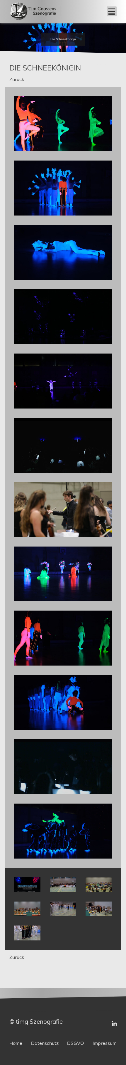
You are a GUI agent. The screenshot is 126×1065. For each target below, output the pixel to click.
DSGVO (75, 1043)
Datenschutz (45, 1043)
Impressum (105, 1043)
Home (15, 1043)
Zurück (16, 79)
